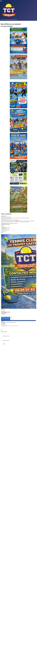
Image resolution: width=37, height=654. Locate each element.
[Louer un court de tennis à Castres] (18, 40)
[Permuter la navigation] (1, 1)
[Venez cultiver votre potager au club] (18, 199)
